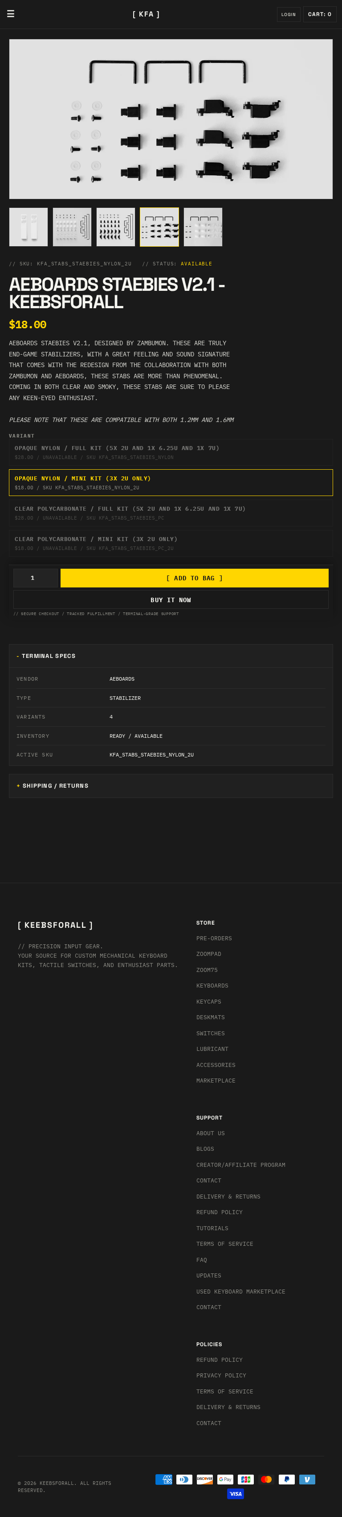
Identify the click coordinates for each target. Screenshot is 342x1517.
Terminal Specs (49, 656)
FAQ (201, 1260)
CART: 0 (320, 14)
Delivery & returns (228, 1196)
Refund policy (219, 1360)
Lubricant (212, 1049)
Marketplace (216, 1080)
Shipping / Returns (56, 786)
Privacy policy (221, 1375)
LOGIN (288, 14)
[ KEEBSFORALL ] (55, 925)
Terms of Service (224, 1244)
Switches (210, 1033)
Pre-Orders (214, 938)
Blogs (205, 1149)
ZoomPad (208, 954)
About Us (210, 1133)
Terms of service (224, 1391)
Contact (208, 1180)
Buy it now (171, 600)
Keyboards (212, 985)
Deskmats (210, 1017)
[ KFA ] (146, 14)
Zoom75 (207, 970)
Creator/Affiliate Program (240, 1165)
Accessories (216, 1065)
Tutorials (212, 1228)
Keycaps (208, 1001)
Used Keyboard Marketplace (240, 1291)
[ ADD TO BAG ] (194, 578)
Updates (208, 1275)
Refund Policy (219, 1212)
